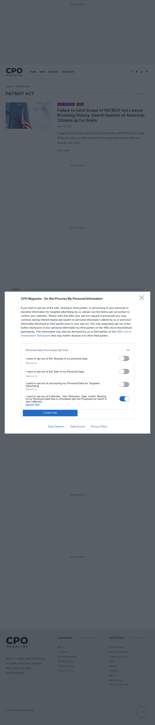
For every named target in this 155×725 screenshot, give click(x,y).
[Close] (142, 299)
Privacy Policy (99, 426)
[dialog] (77, 363)
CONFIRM (50, 413)
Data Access (77, 426)
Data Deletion (56, 426)
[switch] (124, 358)
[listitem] (77, 350)
